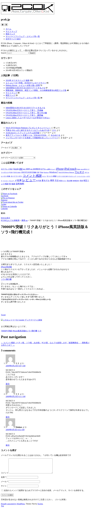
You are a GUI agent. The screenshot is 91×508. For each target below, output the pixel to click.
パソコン (5, 180)
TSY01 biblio (17, 172)
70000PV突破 (6, 331)
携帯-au (24, 220)
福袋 (13, 184)
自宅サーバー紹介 (13, 39)
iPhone (60, 168)
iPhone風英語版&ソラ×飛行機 (24, 331)
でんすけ (79, 172)
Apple (16, 169)
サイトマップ (11, 31)
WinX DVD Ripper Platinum (66, 172)
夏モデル (46, 180)
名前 (3, 477)
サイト (44, 176)
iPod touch (70, 168)
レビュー (29, 180)
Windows (46, 172)
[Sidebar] (2, 24)
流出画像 (69, 180)
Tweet (3, 315)
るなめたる (55, 135)
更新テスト (62, 180)
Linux (78, 169)
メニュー (11, 180)
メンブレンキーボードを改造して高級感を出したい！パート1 (32, 138)
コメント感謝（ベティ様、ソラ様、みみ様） (21, 343)
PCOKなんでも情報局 (10, 220)
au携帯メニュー (50, 169)
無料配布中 (76, 180)
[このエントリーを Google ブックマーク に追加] (21, 320)
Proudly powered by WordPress (13, 504)
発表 (81, 180)
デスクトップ (72, 176)
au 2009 (26, 169)
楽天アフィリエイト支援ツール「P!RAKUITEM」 (27, 135)
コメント (5, 473)
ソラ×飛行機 (6, 279)
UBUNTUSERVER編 (28, 172)
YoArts (40, 504)
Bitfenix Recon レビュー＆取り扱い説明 (23, 85)
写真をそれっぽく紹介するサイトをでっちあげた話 (27, 130)
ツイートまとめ (62, 176)
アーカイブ (5, 148)
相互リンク (10, 34)
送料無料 (20, 184)
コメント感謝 (32, 175)
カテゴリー (5, 158)
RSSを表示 (5, 218)
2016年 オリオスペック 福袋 (17, 80)
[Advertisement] (45, 242)
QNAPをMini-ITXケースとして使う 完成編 (24, 110)
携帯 (52, 180)
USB (37, 172)
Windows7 (53, 172)
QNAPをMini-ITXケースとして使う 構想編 (24, 115)
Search (3, 53)
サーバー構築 (52, 176)
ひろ (54, 130)
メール (4, 482)
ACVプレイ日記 (7, 169)
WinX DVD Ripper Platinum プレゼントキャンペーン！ (28, 128)
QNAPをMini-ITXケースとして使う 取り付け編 (26, 113)
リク (39, 331)
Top (2, 506)
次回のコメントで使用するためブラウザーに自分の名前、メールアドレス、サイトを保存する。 (44, 490)
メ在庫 (18, 180)
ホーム (8, 29)
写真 (39, 180)
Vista (41, 172)
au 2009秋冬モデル (38, 169)
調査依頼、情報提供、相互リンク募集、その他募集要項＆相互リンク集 (36, 90)
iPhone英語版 (6, 267)
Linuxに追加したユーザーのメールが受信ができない (28, 118)
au (21, 168)
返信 (7, 384)
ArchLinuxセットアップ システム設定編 (22, 133)
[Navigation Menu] (6, 24)
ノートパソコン (81, 176)
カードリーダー (16, 176)
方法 (57, 180)
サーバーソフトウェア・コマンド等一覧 (23, 36)
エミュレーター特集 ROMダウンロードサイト (26, 83)
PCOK (11, 172)
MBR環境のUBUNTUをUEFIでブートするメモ (25, 88)
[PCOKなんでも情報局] (27, 13)
